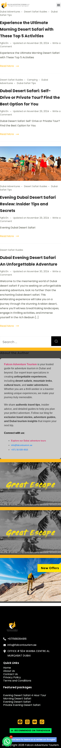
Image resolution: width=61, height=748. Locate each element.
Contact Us (10, 674)
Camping (32, 79)
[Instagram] (27, 722)
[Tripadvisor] (34, 722)
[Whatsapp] (42, 722)
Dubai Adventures (10, 11)
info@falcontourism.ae (21, 445)
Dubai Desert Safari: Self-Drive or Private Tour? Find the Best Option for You (30, 97)
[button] (58, 5)
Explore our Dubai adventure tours (28, 440)
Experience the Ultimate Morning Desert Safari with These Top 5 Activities (27, 29)
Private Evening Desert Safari (21, 705)
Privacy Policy (12, 677)
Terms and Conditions (17, 680)
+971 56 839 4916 (19, 450)
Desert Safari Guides (35, 11)
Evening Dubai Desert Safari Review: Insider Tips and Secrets (28, 204)
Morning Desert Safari (17, 698)
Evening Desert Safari (17, 701)
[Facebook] (20, 722)
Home (7, 667)
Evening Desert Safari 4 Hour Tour (24, 695)
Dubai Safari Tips (26, 83)
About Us (9, 671)
